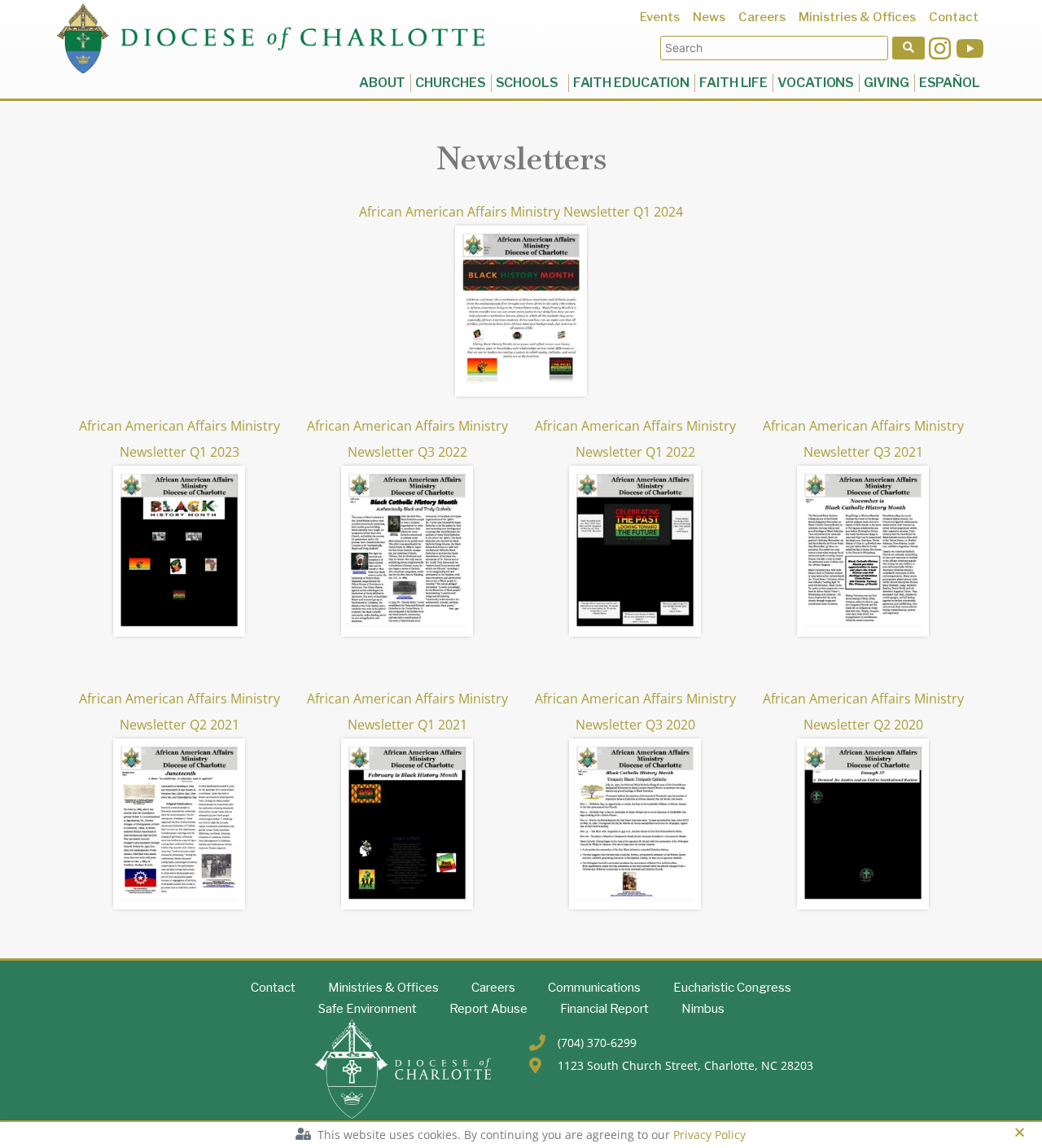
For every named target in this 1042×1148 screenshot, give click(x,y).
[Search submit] (908, 48)
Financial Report (604, 1008)
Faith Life (733, 82)
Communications (594, 987)
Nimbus (703, 1008)
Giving (886, 82)
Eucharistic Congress (732, 987)
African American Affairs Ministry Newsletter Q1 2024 (521, 212)
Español (949, 82)
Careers (493, 987)
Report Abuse (488, 1008)
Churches (450, 82)
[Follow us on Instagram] (940, 48)
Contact (273, 987)
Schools (529, 82)
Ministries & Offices (383, 987)
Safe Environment (367, 1008)
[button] (1020, 1132)
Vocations (815, 82)
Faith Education (631, 82)
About (382, 82)
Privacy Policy (709, 1134)
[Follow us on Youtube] (970, 48)
